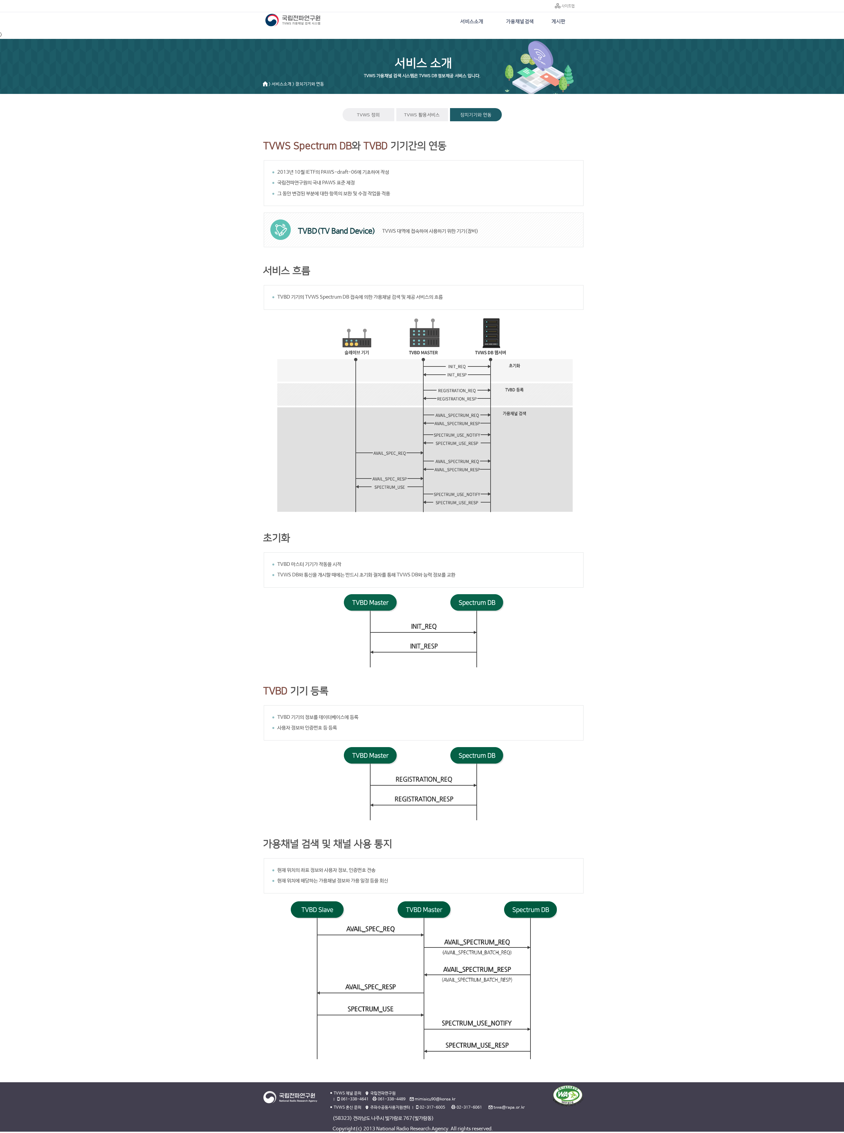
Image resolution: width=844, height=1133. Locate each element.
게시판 (558, 21)
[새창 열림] (568, 1095)
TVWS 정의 (368, 115)
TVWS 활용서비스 (422, 115)
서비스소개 (471, 21)
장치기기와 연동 (476, 115)
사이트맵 (568, 6)
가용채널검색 (520, 21)
